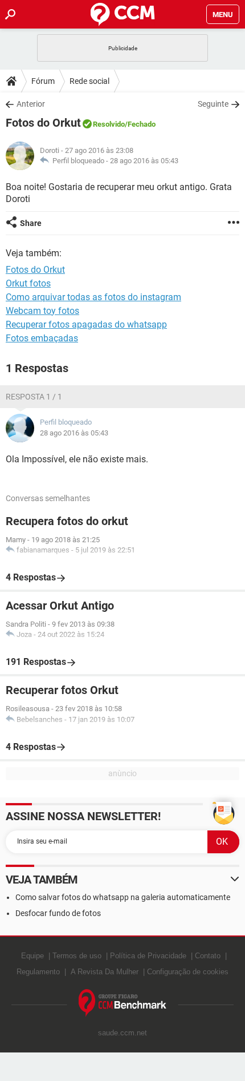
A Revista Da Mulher (104, 971)
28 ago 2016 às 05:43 (144, 160)
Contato (207, 955)
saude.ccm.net (122, 1032)
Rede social (89, 81)
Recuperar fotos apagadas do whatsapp (86, 324)
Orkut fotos (28, 283)
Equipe (32, 955)
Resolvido (109, 124)
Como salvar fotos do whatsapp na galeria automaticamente (122, 897)
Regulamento (38, 971)
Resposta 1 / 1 (34, 396)
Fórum (43, 81)
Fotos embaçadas (42, 338)
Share (31, 223)
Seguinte (213, 103)
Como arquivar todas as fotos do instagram (93, 297)
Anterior (31, 103)
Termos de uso (76, 955)
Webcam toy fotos (42, 310)
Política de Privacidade (148, 955)
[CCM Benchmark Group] (122, 1003)
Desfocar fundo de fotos (58, 913)
